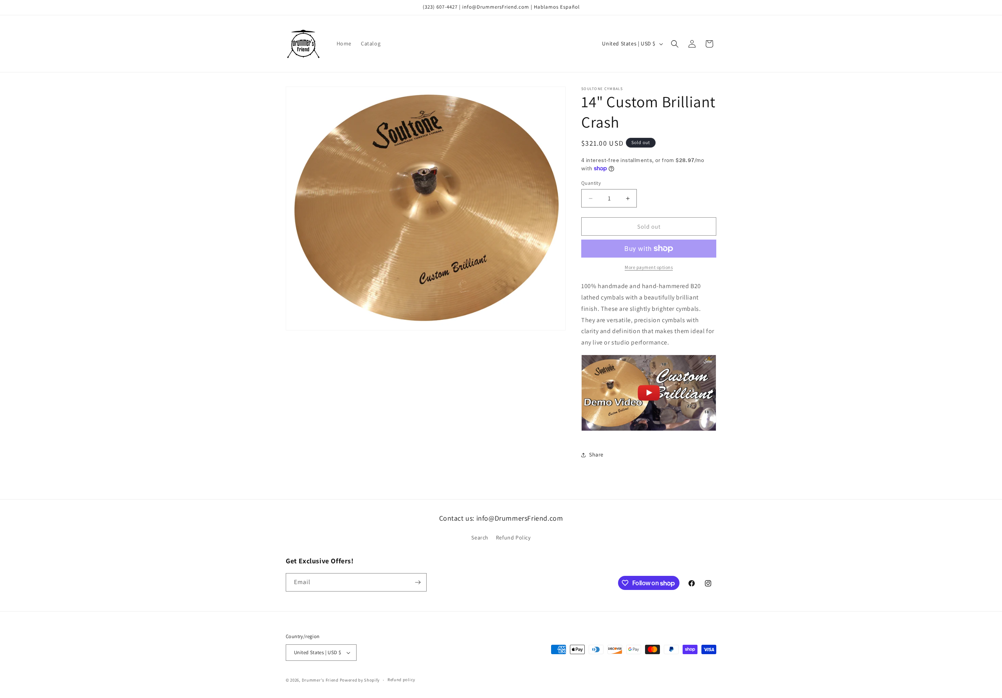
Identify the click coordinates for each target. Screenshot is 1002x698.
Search (479, 537)
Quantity (591, 183)
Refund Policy (513, 537)
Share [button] (596, 454)
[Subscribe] (417, 582)
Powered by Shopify (360, 680)
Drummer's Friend (320, 680)
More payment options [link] (649, 267)
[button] (674, 43)
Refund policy (401, 679)
